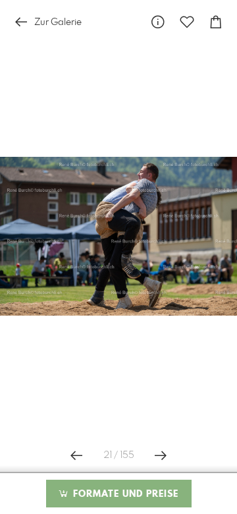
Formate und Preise (124, 494)
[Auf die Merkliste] (187, 22)
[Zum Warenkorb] (216, 22)
